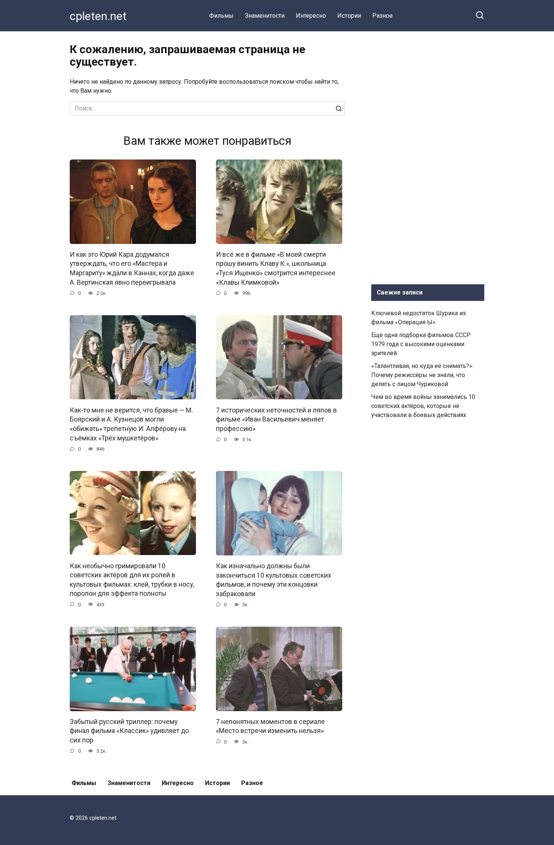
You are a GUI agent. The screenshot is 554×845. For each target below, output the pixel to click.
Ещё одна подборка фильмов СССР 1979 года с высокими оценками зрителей (421, 344)
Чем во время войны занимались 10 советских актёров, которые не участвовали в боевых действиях (423, 406)
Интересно (311, 15)
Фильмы (221, 15)
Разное (382, 15)
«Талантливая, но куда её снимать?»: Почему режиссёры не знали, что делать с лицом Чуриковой (422, 375)
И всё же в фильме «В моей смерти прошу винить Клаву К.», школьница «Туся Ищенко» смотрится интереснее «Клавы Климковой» (275, 268)
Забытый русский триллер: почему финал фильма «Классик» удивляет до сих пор (129, 731)
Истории (349, 15)
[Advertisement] (427, 156)
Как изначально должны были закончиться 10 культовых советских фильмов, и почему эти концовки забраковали (273, 580)
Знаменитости (265, 15)
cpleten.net (98, 16)
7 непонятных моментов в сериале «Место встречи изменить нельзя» (270, 726)
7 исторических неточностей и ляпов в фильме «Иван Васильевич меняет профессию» (276, 419)
